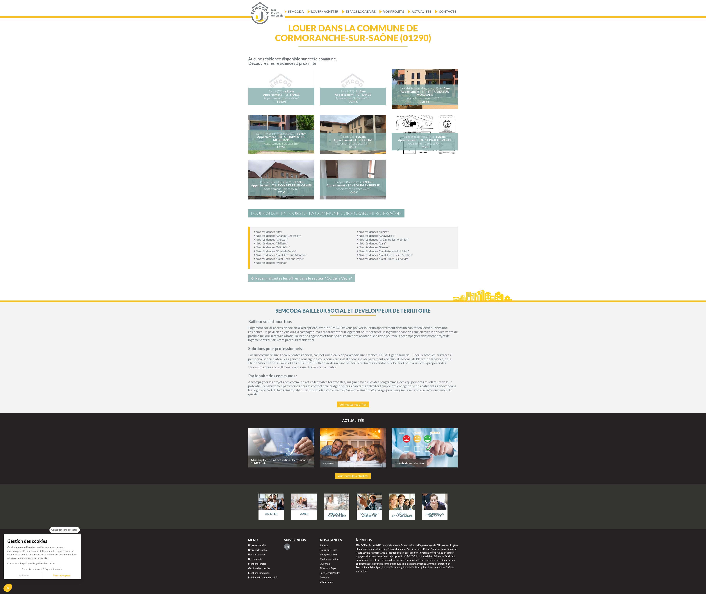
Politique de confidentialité (262, 577)
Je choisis (23, 575)
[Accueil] (259, 13)
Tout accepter (61, 575)
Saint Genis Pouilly (330, 572)
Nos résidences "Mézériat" (272, 247)
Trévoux (324, 577)
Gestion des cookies (259, 568)
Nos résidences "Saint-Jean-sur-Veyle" (279, 258)
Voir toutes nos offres (353, 404)
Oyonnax (325, 563)
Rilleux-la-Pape (328, 568)
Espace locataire (361, 11)
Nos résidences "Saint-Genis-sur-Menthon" (385, 255)
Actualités (421, 11)
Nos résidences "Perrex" (374, 247)
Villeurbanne (326, 582)
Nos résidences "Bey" (269, 231)
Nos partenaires (256, 554)
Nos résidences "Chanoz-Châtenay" (278, 235)
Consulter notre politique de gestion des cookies (31, 563)
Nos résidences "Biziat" (373, 231)
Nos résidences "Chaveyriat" (376, 235)
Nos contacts (255, 559)
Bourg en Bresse (328, 549)
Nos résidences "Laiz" (372, 243)
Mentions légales (257, 563)
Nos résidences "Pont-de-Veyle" (275, 251)
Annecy (324, 545)
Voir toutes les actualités (353, 476)
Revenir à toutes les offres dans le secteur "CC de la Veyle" (303, 278)
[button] (7, 587)
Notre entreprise (257, 545)
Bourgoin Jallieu (328, 554)
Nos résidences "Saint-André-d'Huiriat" (383, 251)
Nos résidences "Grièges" (271, 243)
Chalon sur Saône (329, 559)
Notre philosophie (258, 549)
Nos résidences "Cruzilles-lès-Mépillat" (383, 239)
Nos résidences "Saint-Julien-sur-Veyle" (383, 258)
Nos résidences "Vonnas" (271, 262)
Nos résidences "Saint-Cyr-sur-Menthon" (281, 255)
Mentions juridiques (258, 572)
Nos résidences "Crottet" (271, 239)
